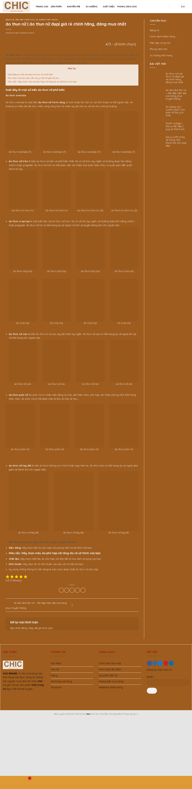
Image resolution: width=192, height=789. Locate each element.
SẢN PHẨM (56, 6)
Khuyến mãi (73, 6)
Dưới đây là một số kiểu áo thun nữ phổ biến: (30, 74)
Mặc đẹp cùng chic (25, 20)
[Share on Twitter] (66, 590)
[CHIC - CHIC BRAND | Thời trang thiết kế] (16, 6)
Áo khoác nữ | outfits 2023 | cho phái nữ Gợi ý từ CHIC (175, 111)
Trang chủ (42, 6)
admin (31, 33)
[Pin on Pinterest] (77, 590)
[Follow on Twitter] (160, 663)
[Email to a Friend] (72, 590)
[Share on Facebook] (61, 590)
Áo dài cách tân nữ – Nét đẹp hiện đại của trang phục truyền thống (176, 94)
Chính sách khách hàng (162, 36)
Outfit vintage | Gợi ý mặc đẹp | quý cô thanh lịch (175, 126)
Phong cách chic (127, 6)
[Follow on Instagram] (154, 663)
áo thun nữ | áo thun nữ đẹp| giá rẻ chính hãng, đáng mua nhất (175, 78)
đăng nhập (27, 628)
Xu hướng (92, 6)
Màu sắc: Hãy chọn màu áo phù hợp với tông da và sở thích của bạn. (42, 81)
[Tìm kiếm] (164, 6)
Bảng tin (10, 20)
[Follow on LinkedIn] (171, 663)
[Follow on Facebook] (149, 663)
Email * (150, 676)
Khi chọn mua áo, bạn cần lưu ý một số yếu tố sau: (33, 78)
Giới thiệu (109, 6)
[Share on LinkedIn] (82, 590)
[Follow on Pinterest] (165, 663)
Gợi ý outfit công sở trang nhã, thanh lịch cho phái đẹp (176, 141)
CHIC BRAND (10, 673)
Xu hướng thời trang (47, 20)
